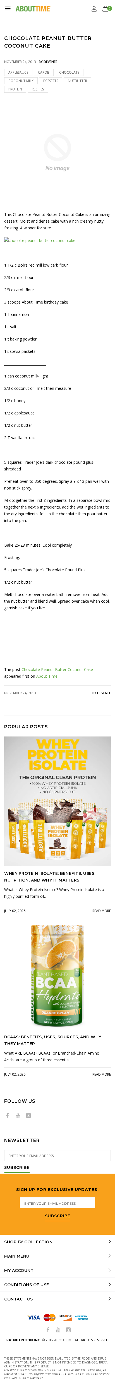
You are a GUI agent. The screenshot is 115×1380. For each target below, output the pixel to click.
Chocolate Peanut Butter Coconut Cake (57, 669)
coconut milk (20, 80)
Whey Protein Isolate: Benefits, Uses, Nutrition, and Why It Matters (49, 877)
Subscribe (17, 1167)
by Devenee (101, 693)
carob (43, 72)
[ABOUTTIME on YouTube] (18, 1116)
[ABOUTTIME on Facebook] (7, 1116)
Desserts (50, 80)
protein (15, 89)
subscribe (57, 1216)
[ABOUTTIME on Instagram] (28, 1116)
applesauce (18, 72)
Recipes (38, 89)
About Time (47, 676)
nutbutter (77, 80)
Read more (101, 910)
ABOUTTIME (63, 1340)
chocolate (69, 72)
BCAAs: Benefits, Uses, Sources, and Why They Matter (52, 1040)
